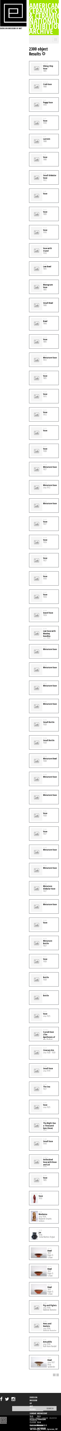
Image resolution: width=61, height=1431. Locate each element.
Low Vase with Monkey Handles (49, 633)
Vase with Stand (47, 249)
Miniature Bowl (50, 758)
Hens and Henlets (47, 1324)
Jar (40, 1232)
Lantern (46, 138)
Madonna (43, 1214)
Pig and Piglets (50, 1305)
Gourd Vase (48, 612)
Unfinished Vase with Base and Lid (50, 1162)
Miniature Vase (50, 357)
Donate (38, 1418)
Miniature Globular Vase (49, 887)
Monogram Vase (48, 286)
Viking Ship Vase (48, 67)
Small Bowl (48, 302)
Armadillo (47, 1341)
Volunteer (53, 1418)
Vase (45, 120)
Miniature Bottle (47, 942)
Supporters (33, 1420)
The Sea (46, 1086)
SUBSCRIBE (45, 1418)
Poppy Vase (48, 102)
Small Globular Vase (49, 176)
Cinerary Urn (48, 1050)
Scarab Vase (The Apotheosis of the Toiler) (49, 1035)
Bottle (46, 977)
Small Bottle (48, 722)
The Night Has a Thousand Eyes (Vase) (49, 1126)
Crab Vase (47, 84)
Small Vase (48, 1068)
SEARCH (32, 1418)
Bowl (45, 321)
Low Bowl (47, 266)
